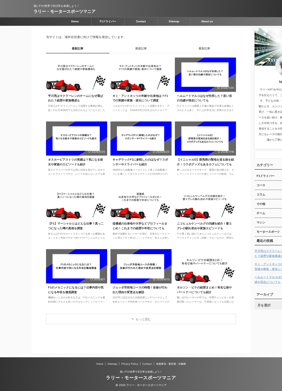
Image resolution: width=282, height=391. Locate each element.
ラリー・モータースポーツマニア (65, 11)
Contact (141, 21)
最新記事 (77, 48)
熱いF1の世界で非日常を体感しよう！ (141, 371)
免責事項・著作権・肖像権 (171, 363)
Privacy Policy (129, 363)
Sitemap (174, 21)
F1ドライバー (108, 21)
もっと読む (143, 319)
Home (75, 21)
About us (207, 21)
